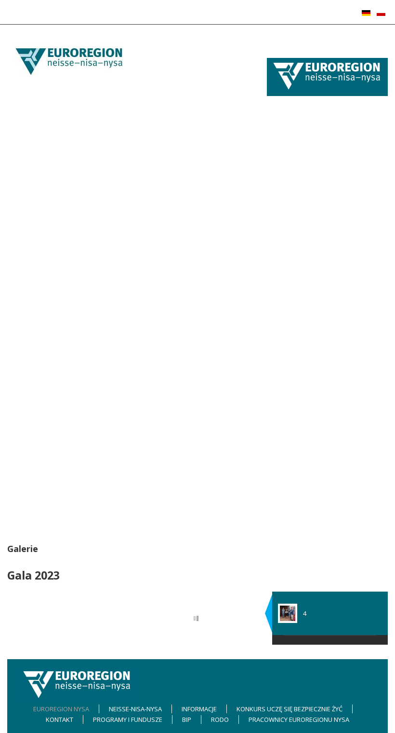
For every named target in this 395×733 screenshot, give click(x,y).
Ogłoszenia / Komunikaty (303, 265)
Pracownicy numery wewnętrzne (314, 355)
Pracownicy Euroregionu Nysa (310, 509)
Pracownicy (283, 334)
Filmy (274, 286)
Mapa (275, 217)
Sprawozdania (288, 297)
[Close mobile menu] (269, 52)
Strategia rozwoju (292, 228)
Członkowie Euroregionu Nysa (311, 116)
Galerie (278, 159)
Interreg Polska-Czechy (300, 433)
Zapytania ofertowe (296, 276)
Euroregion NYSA (291, 103)
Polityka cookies (290, 344)
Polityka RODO (288, 496)
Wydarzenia (285, 254)
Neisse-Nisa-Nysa (293, 172)
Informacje (282, 241)
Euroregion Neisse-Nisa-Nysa (310, 185)
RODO (276, 483)
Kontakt (278, 321)
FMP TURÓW (285, 460)
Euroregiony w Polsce (298, 149)
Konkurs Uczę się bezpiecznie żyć (315, 310)
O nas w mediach (292, 127)
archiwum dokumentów (301, 394)
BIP (271, 473)
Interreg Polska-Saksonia (304, 381)
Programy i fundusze (297, 368)
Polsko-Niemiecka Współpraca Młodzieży (326, 407)
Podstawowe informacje (302, 196)
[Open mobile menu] (269, 42)
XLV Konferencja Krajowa (304, 138)
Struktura (280, 207)
